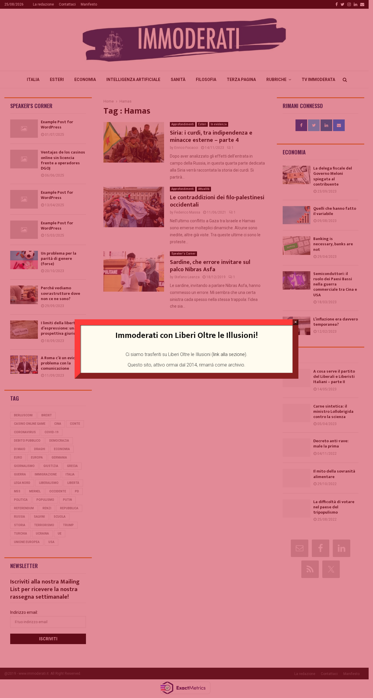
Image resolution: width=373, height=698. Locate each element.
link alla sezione (229, 354)
